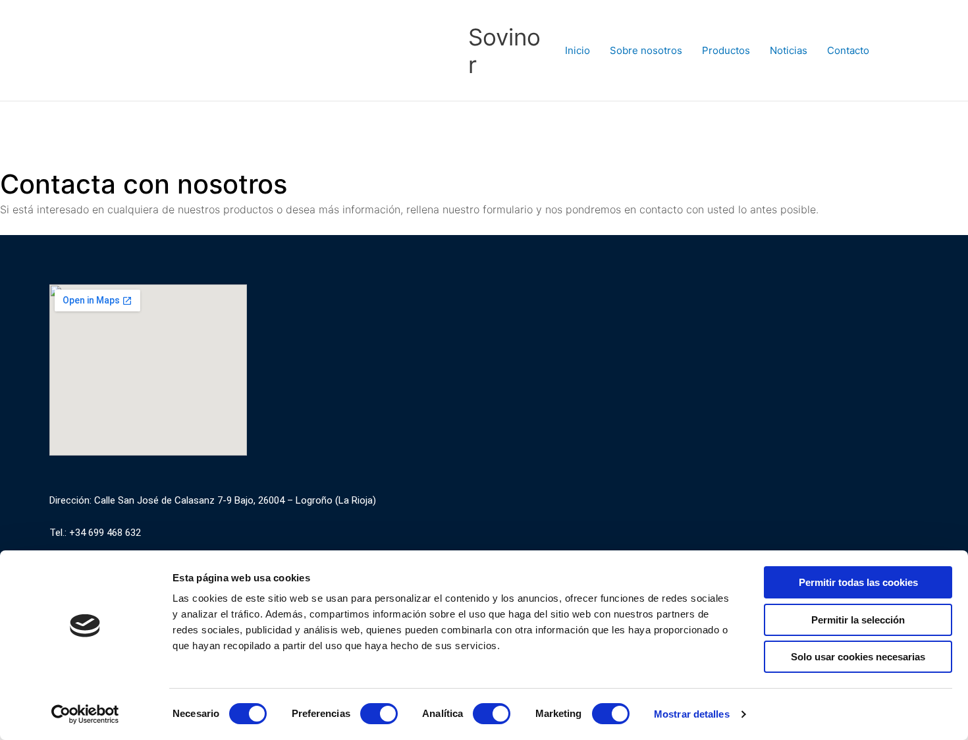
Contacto (848, 50)
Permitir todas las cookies (858, 582)
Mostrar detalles (692, 714)
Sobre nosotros (646, 50)
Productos (726, 50)
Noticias (788, 50)
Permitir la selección (858, 619)
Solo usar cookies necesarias (858, 656)
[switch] (379, 713)
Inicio (577, 50)
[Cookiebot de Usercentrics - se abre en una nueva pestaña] (85, 714)
